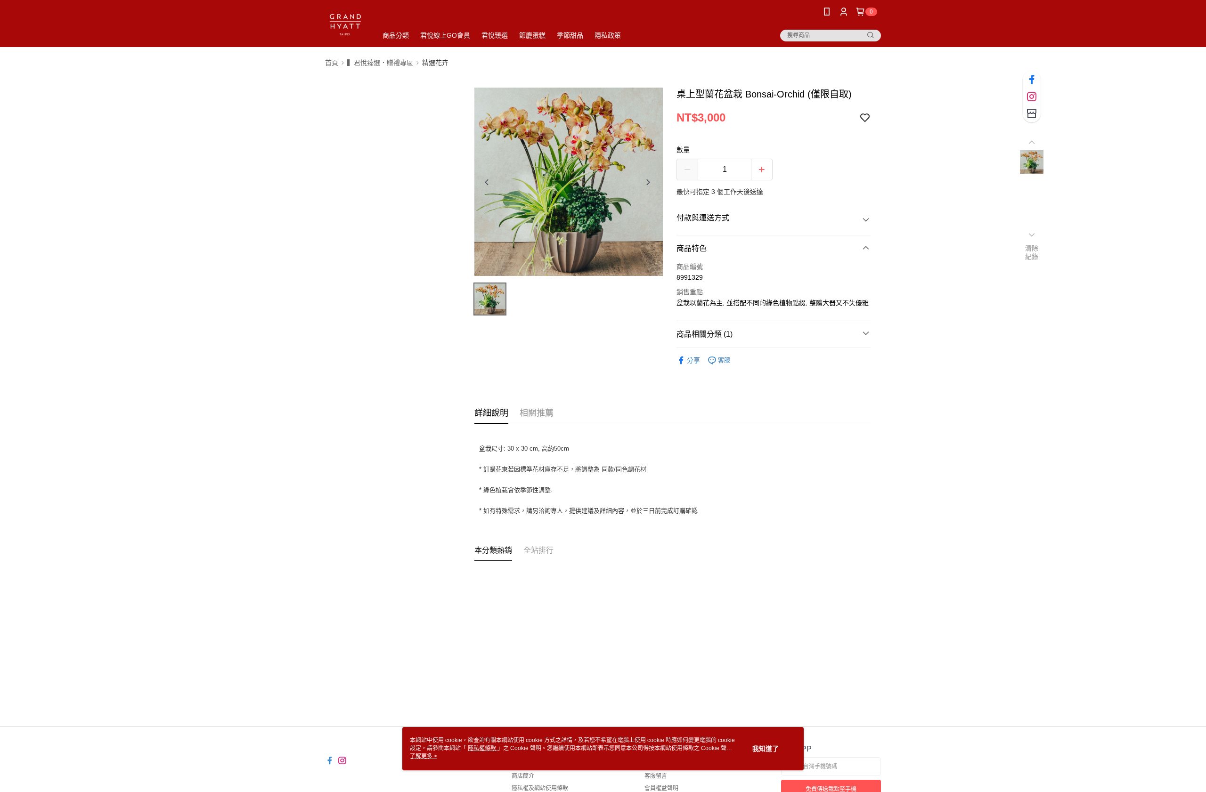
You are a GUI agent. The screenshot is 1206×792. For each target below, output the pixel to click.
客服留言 (655, 776)
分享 (693, 360)
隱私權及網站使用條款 (540, 788)
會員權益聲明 (661, 788)
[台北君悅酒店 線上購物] (345, 24)
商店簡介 (523, 776)
